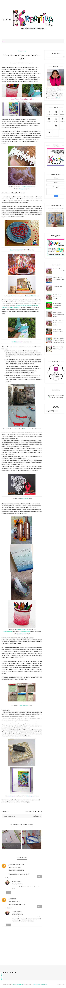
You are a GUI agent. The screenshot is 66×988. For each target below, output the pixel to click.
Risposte (9, 877)
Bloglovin (62, 121)
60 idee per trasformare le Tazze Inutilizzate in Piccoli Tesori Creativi (59, 340)
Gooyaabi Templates (40, 984)
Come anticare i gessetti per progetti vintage (59, 314)
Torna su (60, 984)
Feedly (62, 128)
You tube (56, 128)
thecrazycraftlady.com (8, 631)
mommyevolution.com (21, 633)
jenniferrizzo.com (12, 795)
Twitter (49, 134)
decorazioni (22, 51)
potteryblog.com (24, 705)
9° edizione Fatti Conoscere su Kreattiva (57, 305)
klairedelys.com (22, 188)
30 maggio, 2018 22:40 (14, 867)
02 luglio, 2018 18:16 (17, 884)
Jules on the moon (16, 865)
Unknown (12, 899)
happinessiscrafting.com (25, 631)
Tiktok (49, 128)
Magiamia (17, 428)
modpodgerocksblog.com (31, 295)
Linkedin (56, 121)
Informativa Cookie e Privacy (56, 395)
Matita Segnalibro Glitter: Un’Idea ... (30, 846)
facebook (49, 114)
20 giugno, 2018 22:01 (14, 901)
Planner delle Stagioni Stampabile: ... (11, 846)
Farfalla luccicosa (14, 307)
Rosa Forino (17, 881)
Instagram (55, 114)
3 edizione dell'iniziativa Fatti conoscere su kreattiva (59, 322)
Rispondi (39, 876)
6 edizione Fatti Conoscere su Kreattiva (57, 296)
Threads (56, 134)
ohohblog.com (24, 498)
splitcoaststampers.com (30, 795)
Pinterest (62, 114)
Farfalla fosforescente (17, 341)
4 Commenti (5, 811)
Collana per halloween (27, 428)
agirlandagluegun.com (27, 186)
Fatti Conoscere (57, 286)
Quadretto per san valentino (17, 249)
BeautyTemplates (18, 984)
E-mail (49, 121)
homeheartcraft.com (21, 629)
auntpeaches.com (13, 295)
